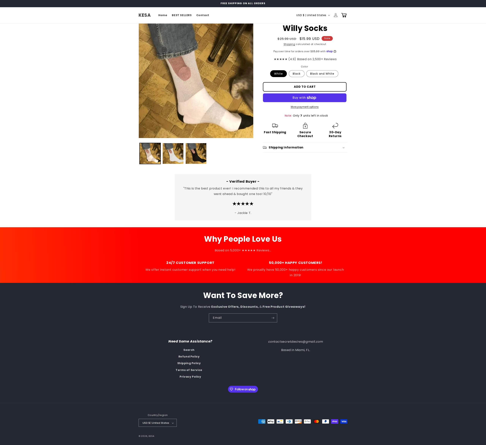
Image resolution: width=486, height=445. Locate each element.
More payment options (305, 106)
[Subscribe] (273, 317)
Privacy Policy (190, 377)
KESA (151, 436)
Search (189, 350)
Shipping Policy (189, 363)
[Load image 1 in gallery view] (150, 153)
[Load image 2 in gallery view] (173, 153)
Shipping (289, 44)
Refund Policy (189, 356)
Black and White (322, 74)
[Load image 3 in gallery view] (196, 153)
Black (297, 74)
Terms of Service (189, 370)
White (278, 74)
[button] (344, 15)
